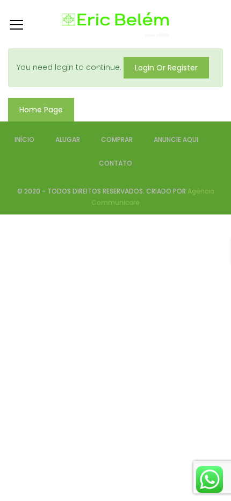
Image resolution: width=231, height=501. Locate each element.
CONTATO (115, 163)
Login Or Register (166, 67)
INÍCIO (24, 139)
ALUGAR (67, 139)
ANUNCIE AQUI (176, 139)
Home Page (41, 109)
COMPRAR (117, 139)
